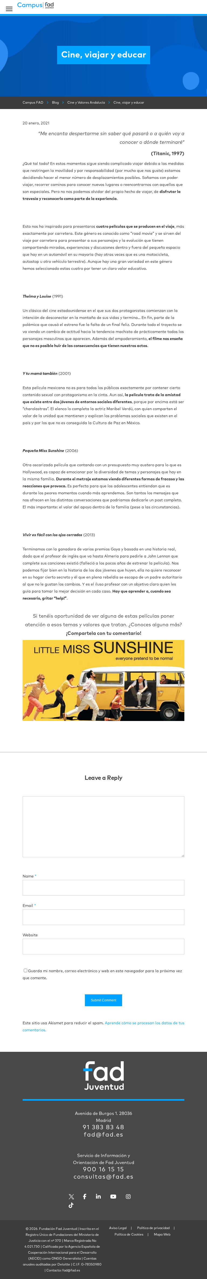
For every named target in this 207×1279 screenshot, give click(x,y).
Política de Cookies (129, 1234)
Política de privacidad (153, 1228)
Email (29, 906)
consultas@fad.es (104, 1177)
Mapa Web (162, 1234)
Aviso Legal (118, 1228)
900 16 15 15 (103, 1170)
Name (29, 876)
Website (30, 935)
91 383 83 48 (104, 1128)
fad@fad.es (103, 1135)
